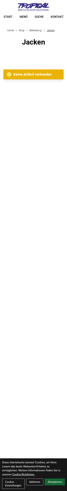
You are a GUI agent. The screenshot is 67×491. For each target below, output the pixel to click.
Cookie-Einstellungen (13, 483)
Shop (21, 30)
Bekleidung (35, 30)
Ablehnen (34, 482)
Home (10, 30)
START (8, 16)
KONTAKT (57, 16)
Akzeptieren (55, 482)
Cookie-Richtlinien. (23, 474)
